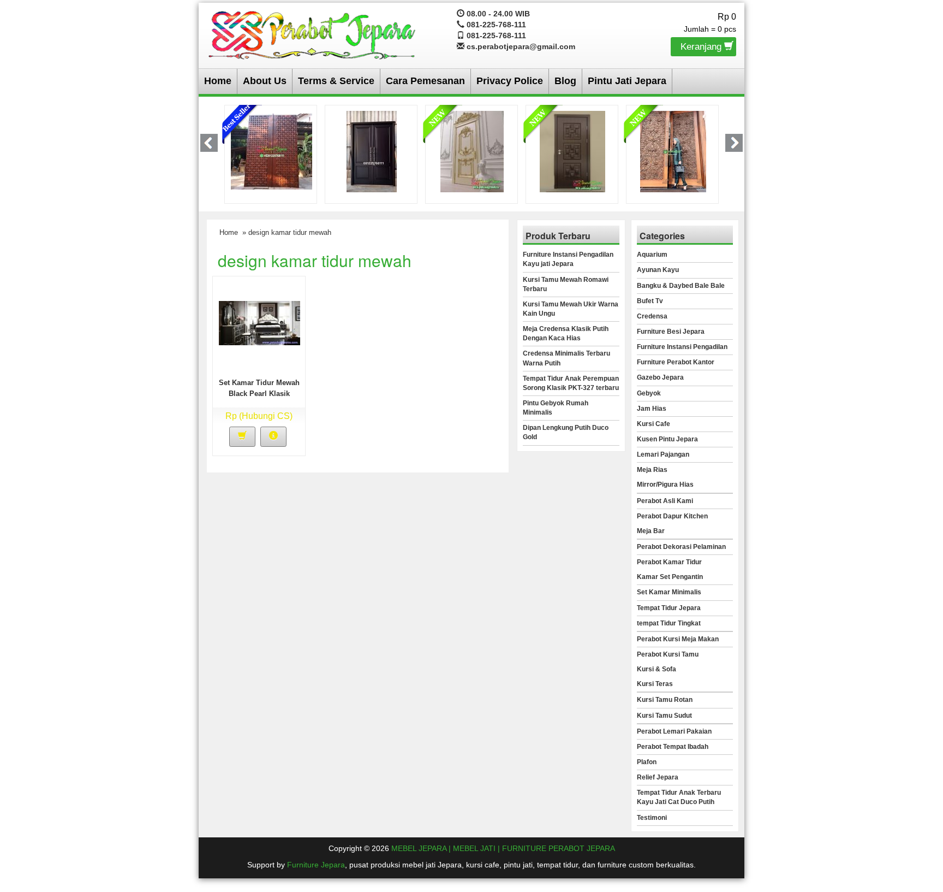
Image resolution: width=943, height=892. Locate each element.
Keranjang (702, 47)
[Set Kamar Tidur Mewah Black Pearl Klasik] (259, 322)
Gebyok (649, 393)
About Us (265, 80)
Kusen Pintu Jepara (667, 439)
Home (217, 80)
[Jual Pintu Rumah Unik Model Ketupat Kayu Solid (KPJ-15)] (572, 150)
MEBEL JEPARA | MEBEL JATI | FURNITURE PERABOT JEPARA (503, 848)
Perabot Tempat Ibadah (672, 747)
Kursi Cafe (653, 424)
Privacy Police (509, 80)
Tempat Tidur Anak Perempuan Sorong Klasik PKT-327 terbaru (571, 383)
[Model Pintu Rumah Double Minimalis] (372, 150)
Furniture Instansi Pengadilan (682, 347)
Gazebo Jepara (660, 377)
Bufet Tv (650, 301)
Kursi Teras (655, 684)
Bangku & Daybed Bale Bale (681, 286)
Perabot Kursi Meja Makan (678, 639)
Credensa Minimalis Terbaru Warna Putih (566, 358)
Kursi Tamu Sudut (664, 715)
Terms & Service (336, 80)
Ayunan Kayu (658, 270)
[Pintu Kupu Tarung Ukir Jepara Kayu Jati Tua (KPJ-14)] (673, 150)
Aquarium (652, 254)
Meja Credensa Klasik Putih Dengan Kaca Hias (565, 333)
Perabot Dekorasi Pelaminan (681, 547)
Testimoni (652, 818)
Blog (565, 80)
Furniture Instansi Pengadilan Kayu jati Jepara (568, 259)
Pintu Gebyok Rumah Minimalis (555, 407)
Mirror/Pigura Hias (665, 484)
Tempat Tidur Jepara (669, 608)
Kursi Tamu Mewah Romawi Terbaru (565, 284)
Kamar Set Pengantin (670, 577)
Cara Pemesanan (425, 80)
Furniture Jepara (316, 864)
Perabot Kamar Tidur (669, 562)
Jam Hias (651, 408)
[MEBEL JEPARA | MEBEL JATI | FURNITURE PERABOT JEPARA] (312, 33)
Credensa (652, 316)
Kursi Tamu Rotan (665, 700)
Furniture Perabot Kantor (675, 362)
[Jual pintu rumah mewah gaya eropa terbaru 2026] (472, 150)
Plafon (646, 762)
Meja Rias (652, 470)
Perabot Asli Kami (665, 501)
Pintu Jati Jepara (627, 80)
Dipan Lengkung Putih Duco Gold (565, 432)
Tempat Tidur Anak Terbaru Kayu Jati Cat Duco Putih (679, 797)
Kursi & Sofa (656, 669)
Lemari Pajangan (663, 454)
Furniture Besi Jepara (671, 331)
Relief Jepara (657, 777)
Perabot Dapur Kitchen (672, 516)
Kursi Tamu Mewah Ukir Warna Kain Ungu (570, 308)
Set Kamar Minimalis (669, 592)
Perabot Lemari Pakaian (674, 731)
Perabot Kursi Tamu (668, 654)
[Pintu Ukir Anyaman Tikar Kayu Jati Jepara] (271, 150)
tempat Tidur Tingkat (669, 623)
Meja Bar (651, 531)
